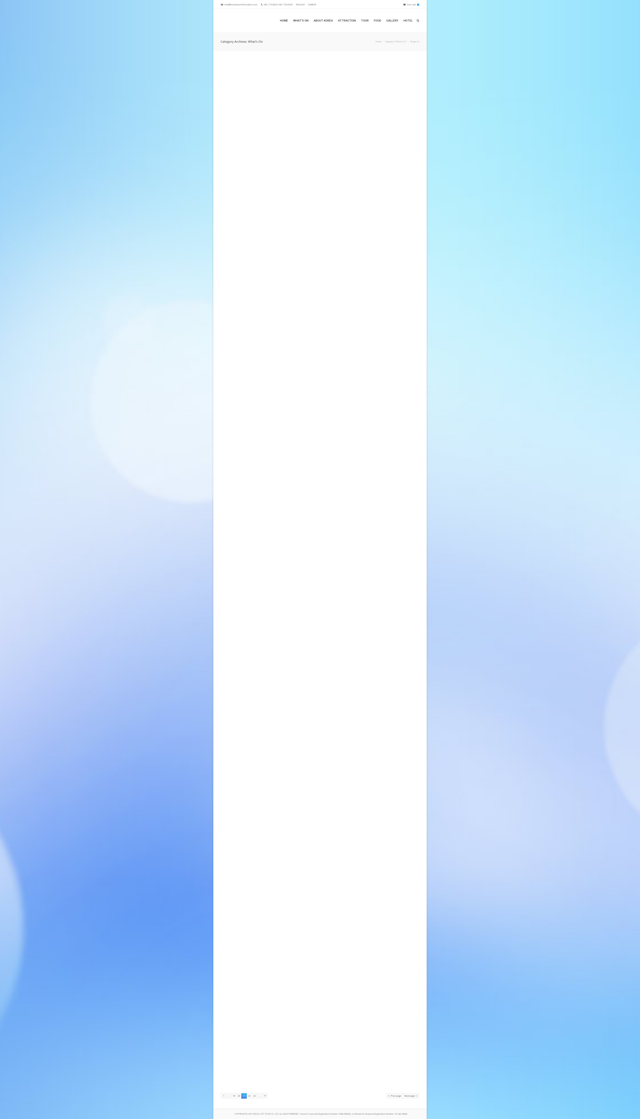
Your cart (412, 4)
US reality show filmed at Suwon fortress (254, 217)
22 (249, 1095)
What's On (278, 136)
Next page (409, 1095)
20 (239, 1095)
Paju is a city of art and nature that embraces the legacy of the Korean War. (279, 123)
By (289, 136)
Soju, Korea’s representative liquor (250, 1067)
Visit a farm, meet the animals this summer (256, 839)
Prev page (396, 1095)
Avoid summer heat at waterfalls (248, 649)
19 (234, 1095)
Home (379, 41)
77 (265, 1095)
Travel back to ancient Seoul (245, 939)
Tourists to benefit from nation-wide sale (255, 462)
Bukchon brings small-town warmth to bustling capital (264, 555)
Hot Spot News (265, 136)
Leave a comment (246, 136)
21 (244, 1095)
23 (254, 1095)
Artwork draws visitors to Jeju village (251, 742)
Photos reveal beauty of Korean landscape (255, 323)
